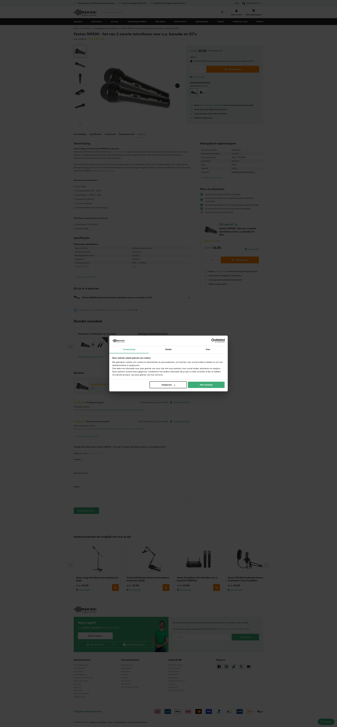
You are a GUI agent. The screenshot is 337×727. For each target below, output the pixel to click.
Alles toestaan (206, 385)
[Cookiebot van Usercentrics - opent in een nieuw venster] (213, 341)
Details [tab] (168, 349)
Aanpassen (167, 385)
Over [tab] (208, 349)
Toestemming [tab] (129, 349)
